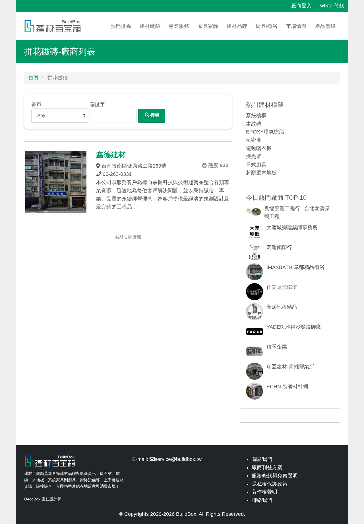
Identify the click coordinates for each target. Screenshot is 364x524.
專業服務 (179, 26)
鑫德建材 (111, 154)
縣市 (36, 104)
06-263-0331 (117, 174)
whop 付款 (332, 6)
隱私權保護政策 (270, 484)
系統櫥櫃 (256, 115)
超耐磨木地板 (261, 173)
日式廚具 (256, 165)
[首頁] (54, 26)
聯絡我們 (262, 500)
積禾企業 (276, 347)
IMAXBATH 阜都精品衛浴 (295, 267)
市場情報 (296, 26)
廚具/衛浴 (267, 26)
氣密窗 (253, 140)
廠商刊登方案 (267, 467)
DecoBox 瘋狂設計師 (42, 499)
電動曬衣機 (259, 148)
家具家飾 (208, 26)
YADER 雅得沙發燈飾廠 (293, 327)
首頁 (33, 78)
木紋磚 (253, 124)
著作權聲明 (264, 492)
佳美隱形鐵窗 (281, 287)
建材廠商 (150, 26)
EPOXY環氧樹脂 (265, 132)
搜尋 (154, 115)
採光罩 (253, 156)
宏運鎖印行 (279, 247)
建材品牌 (237, 26)
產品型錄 (325, 26)
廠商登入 (301, 6)
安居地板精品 (281, 307)
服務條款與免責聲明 (275, 476)
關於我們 (262, 459)
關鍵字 (97, 104)
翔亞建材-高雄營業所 (290, 366)
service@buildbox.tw (178, 459)
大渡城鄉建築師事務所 (292, 227)
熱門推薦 (121, 26)
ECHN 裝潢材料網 (287, 386)
